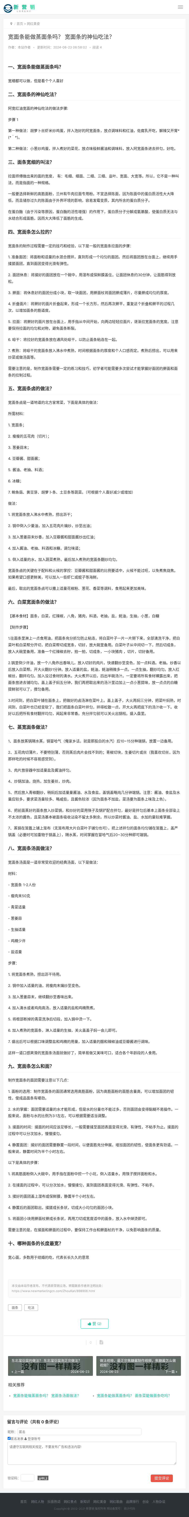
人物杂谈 (158, 1501)
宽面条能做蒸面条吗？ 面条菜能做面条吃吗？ (134, 1395)
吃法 (31, 1307)
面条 (15, 1307)
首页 (20, 23)
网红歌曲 (116, 1501)
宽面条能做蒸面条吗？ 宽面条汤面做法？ (47, 1395)
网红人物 (37, 1501)
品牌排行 (132, 1501)
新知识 (85, 1501)
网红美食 (33, 23)
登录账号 (34, 1439)
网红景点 (70, 1501)
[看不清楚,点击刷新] (43, 1478)
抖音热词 (53, 1501)
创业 (145, 1501)
